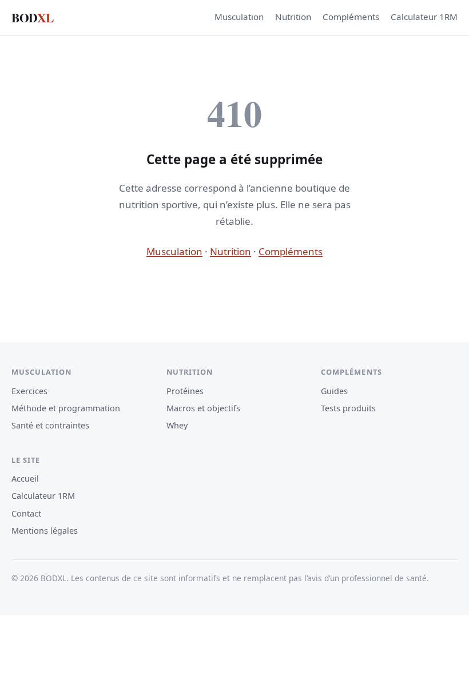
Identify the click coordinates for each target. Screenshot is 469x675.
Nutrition (293, 16)
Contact (26, 513)
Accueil (25, 478)
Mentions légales (44, 530)
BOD (32, 17)
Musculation (239, 16)
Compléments (351, 16)
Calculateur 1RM (424, 16)
